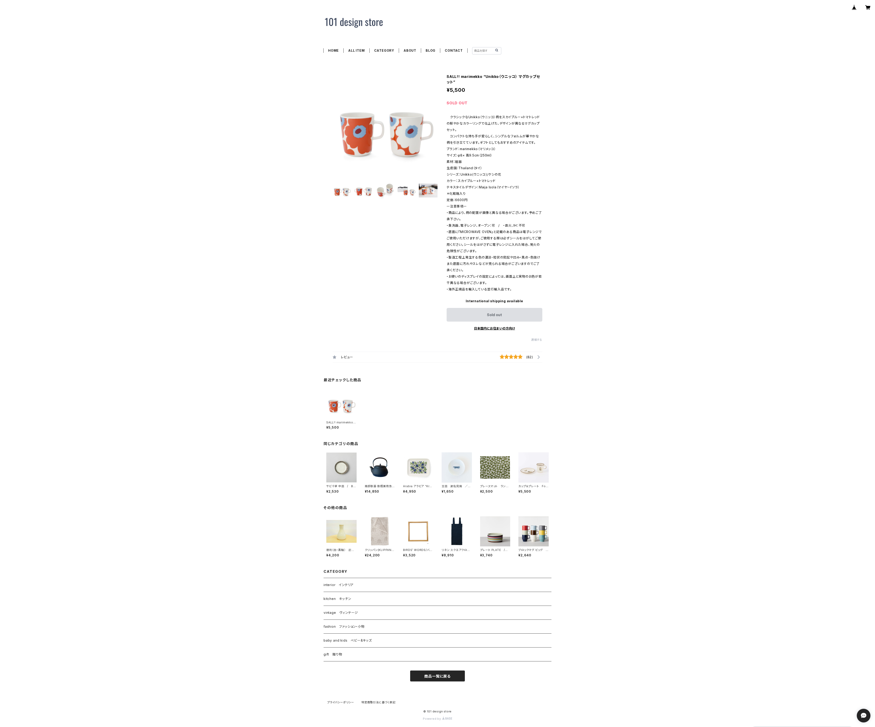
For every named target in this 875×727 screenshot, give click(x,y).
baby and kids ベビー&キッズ (348, 640)
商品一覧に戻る (437, 676)
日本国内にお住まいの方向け (494, 328)
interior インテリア (339, 585)
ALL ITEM (356, 50)
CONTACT (454, 50)
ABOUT (410, 50)
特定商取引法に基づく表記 (378, 702)
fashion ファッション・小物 (344, 626)
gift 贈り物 (333, 654)
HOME (333, 50)
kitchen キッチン (337, 599)
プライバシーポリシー (340, 702)
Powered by (432, 718)
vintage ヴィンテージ (341, 612)
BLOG (430, 50)
